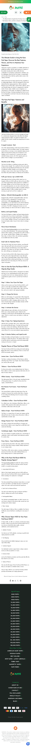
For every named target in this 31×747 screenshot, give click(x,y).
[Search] (29, 19)
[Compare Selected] (16, 12)
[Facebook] (10, 581)
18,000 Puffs (15, 613)
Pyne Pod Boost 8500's (12, 229)
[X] (18, 581)
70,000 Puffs (15, 637)
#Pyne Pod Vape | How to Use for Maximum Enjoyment (15, 576)
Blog (15, 701)
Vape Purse (15, 667)
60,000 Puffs (15, 634)
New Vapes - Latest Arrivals (15, 659)
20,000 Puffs (15, 616)
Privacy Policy (15, 696)
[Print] (15, 581)
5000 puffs (15, 594)
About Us (15, 685)
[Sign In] (20, 12)
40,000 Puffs (15, 629)
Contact (15, 690)
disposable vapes (15, 201)
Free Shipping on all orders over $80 (15, 1)
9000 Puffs (15, 599)
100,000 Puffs (15, 642)
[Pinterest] (20, 581)
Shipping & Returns (15, 698)
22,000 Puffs (15, 618)
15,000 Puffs (15, 608)
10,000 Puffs (15, 602)
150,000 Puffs (15, 645)
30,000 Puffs (15, 624)
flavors (3, 350)
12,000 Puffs (15, 605)
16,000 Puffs (15, 610)
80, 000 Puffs (15, 640)
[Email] (13, 581)
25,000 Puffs (15, 621)
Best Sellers (15, 656)
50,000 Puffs (15, 632)
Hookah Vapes (15, 653)
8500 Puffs (15, 597)
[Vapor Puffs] (15, 674)
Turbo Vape (15, 661)
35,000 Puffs (15, 626)
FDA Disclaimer (15, 693)
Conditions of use (15, 688)
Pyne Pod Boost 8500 (9, 463)
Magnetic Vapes (15, 664)
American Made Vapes (15, 651)
